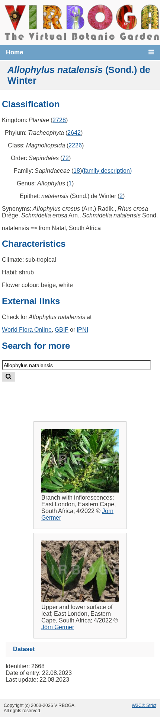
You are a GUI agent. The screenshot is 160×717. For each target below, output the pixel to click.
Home (14, 52)
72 (65, 158)
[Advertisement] (87, 396)
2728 (59, 120)
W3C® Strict (144, 705)
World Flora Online (27, 329)
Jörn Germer (57, 627)
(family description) (107, 171)
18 (76, 171)
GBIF (61, 329)
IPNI (82, 329)
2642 (74, 133)
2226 (75, 145)
